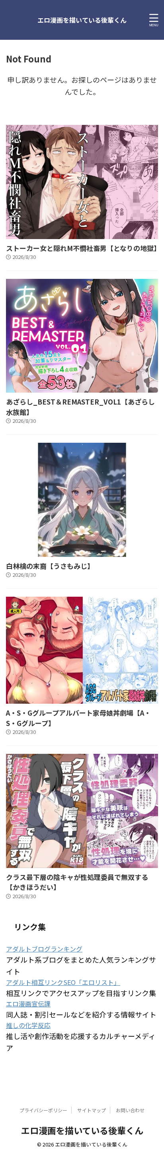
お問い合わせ (130, 1110)
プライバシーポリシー (43, 1110)
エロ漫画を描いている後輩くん (82, 20)
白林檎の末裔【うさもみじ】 (50, 566)
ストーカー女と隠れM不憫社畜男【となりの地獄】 (83, 248)
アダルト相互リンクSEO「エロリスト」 (63, 982)
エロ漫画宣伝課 (28, 1003)
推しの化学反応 (28, 1025)
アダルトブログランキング (44, 949)
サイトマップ (91, 1110)
